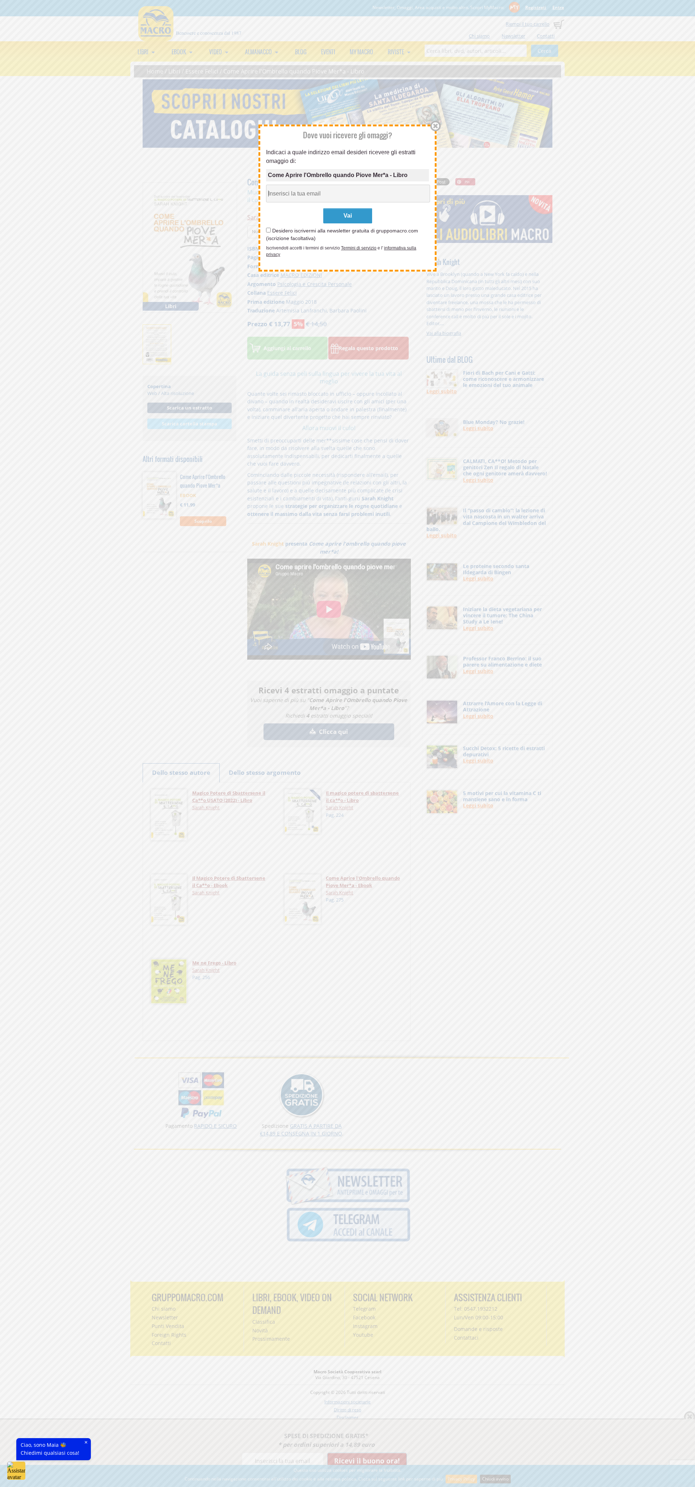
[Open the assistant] (16, 1471)
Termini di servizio (358, 248)
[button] (433, 125)
